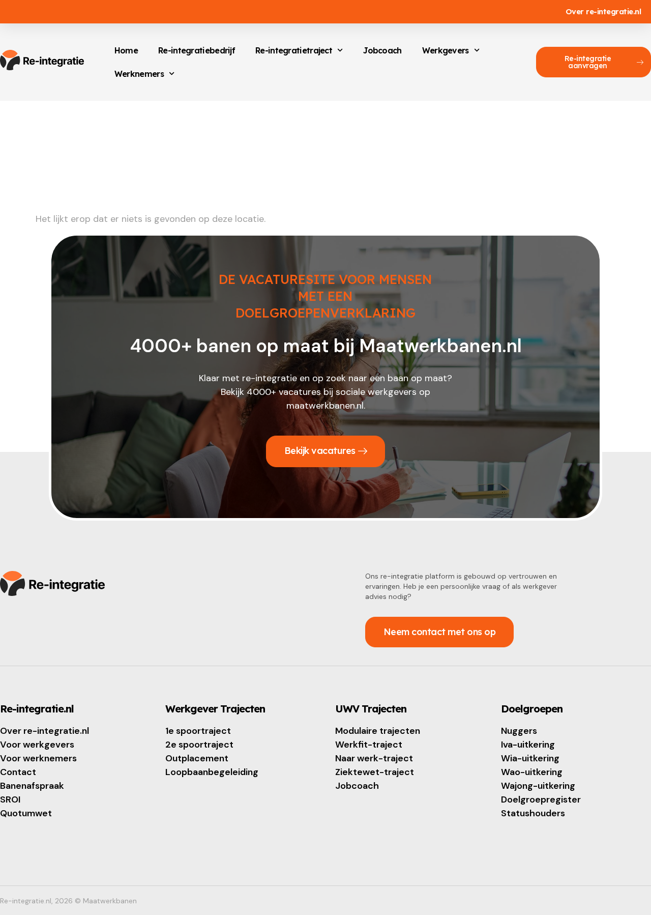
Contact (18, 772)
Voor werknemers (38, 758)
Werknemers (139, 74)
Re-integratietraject (293, 50)
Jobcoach (382, 50)
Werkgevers (445, 50)
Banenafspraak (32, 786)
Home (126, 50)
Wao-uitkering (532, 772)
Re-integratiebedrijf (196, 50)
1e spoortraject (198, 731)
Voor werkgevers (37, 744)
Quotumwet (26, 813)
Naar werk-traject (374, 758)
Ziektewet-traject (374, 772)
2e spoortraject (199, 744)
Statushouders (533, 813)
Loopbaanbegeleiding (211, 772)
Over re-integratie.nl (44, 731)
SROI (10, 799)
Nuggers (519, 731)
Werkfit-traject (368, 744)
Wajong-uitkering (538, 786)
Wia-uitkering (530, 758)
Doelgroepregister (541, 799)
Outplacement (196, 758)
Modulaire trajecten (377, 731)
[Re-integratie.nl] (42, 60)
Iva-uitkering (528, 744)
